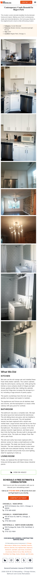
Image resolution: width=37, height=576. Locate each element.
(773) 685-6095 (13, 491)
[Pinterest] (30, 560)
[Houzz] (5, 560)
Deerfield (23, 545)
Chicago (29, 543)
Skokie (18, 554)
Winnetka (30, 554)
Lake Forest (21, 549)
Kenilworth (8, 549)
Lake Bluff (14, 549)
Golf (16, 547)
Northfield (6, 554)
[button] (35, 2)
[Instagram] (11, 560)
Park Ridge (12, 554)
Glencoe (6, 547)
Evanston (29, 545)
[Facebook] (17, 560)
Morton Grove (17, 552)
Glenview (12, 547)
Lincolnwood (8, 552)
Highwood (29, 547)
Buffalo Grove (16, 545)
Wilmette (22, 554)
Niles (23, 552)
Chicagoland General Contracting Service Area (18, 538)
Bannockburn (8, 545)
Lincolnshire (28, 549)
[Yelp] (24, 560)
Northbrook (28, 552)
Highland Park (22, 547)
